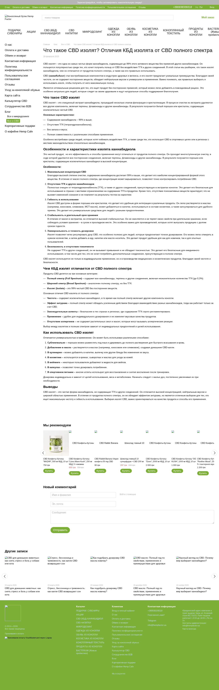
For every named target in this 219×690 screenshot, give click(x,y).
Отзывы (142, 7)
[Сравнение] (181, 17)
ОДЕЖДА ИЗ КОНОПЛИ (113, 32)
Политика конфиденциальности (90, 7)
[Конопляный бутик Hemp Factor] (13, 613)
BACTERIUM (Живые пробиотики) (86, 651)
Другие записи (16, 551)
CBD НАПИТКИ (71, 32)
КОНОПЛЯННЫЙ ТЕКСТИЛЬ (173, 32)
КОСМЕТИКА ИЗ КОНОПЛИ (150, 32)
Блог (8, 111)
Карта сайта (12, 95)
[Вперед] (214, 453)
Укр (196, 7)
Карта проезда (189, 629)
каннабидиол (56, 75)
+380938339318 (182, 7)
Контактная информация (61, 7)
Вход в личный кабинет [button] (123, 610)
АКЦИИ (31, 31)
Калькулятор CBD (16, 100)
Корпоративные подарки (20, 125)
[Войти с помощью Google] (145, 494)
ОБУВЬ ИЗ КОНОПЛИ (131, 32)
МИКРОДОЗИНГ (92, 31)
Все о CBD (13, 120)
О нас (7, 7)
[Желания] (189, 17)
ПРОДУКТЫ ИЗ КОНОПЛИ (196, 32)
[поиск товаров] (170, 17)
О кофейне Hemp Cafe (19, 131)
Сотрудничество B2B (18, 106)
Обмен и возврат (40, 7)
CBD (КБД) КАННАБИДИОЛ (50, 32)
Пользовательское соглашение (121, 7)
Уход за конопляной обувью (22, 90)
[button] (216, 2)
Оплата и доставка (21, 7)
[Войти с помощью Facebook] (139, 494)
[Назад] (43, 453)
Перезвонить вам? (156, 615)
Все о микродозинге (18, 116)
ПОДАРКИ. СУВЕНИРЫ (14, 32)
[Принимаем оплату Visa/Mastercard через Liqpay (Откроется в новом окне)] (28, 638)
